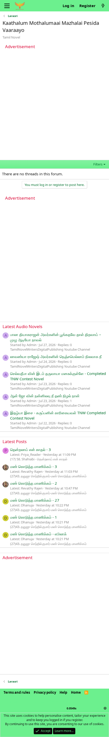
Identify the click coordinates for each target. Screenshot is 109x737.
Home (76, 692)
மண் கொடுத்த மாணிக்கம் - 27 (34, 500)
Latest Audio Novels (22, 326)
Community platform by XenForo (45, 702)
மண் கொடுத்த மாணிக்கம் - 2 (33, 483)
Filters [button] (97, 164)
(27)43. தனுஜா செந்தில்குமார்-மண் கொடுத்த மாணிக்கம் (48, 476)
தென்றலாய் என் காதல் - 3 (30, 449)
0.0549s (71, 708)
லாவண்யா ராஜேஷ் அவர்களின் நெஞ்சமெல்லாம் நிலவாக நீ (56, 356)
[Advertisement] (54, 105)
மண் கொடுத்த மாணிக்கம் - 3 (33, 466)
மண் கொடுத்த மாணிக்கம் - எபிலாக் (38, 533)
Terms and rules (17, 692)
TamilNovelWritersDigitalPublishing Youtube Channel (50, 349)
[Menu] (7, 6)
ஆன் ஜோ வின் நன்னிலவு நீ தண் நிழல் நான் (45, 395)
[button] (105, 708)
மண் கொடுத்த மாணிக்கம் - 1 (33, 517)
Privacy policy (45, 692)
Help (63, 692)
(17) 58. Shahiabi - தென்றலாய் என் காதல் (38, 459)
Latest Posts (15, 441)
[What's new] (103, 5)
